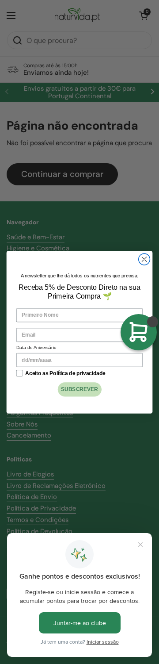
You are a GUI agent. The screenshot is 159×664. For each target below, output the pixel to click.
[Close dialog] (144, 259)
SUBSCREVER (79, 388)
